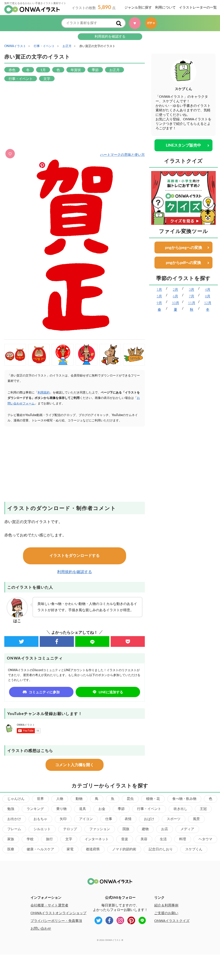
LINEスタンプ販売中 (183, 145)
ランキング (35, 809)
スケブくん (193, 849)
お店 (164, 829)
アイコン (86, 819)
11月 (191, 303)
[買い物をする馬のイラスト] (110, 354)
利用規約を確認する (110, 36)
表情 (128, 819)
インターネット (97, 839)
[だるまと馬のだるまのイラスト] (15, 354)
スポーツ (173, 819)
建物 (145, 829)
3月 (191, 289)
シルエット (42, 829)
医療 (10, 849)
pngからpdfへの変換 (183, 263)
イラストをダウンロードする (74, 556)
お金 (101, 809)
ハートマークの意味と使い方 (122, 154)
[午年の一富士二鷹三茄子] (86, 354)
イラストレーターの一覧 (198, 7)
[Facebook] (57, 641)
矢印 (63, 819)
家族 (10, 839)
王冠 (203, 809)
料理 (182, 839)
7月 (191, 296)
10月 (175, 303)
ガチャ (151, 22)
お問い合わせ (41, 928)
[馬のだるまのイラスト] (39, 354)
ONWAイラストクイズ (171, 921)
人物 (59, 799)
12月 (207, 303)
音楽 (124, 839)
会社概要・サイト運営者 (49, 905)
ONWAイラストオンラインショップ (58, 913)
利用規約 (44, 392)
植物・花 (153, 799)
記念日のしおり (161, 849)
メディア (187, 829)
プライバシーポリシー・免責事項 (56, 921)
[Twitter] (21, 641)
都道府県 (93, 849)
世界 (40, 799)
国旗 (125, 829)
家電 (70, 849)
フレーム (14, 829)
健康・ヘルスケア (40, 849)
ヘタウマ (205, 839)
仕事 (108, 819)
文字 (68, 839)
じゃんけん (15, 799)
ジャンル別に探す (138, 7)
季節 (121, 809)
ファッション (99, 829)
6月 (175, 296)
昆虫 (130, 799)
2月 (175, 289)
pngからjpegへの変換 (183, 248)
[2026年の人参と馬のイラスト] (134, 354)
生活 (163, 839)
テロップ (70, 829)
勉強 (10, 809)
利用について (165, 7)
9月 (159, 303)
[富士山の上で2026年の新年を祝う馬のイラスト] (62, 354)
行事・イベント (149, 809)
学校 (30, 839)
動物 (79, 799)
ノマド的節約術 (124, 849)
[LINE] (92, 641)
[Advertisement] (74, 116)
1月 (159, 289)
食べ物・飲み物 (184, 799)
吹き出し (180, 809)
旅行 (49, 839)
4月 (207, 289)
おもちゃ (40, 819)
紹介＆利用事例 (166, 905)
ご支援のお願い (166, 913)
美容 (144, 839)
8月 (207, 296)
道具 (82, 809)
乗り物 (61, 809)
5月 (159, 296)
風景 (196, 819)
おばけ (149, 819)
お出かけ (14, 819)
